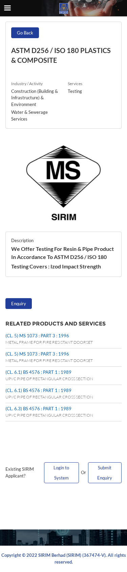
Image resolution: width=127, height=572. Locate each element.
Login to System (61, 472)
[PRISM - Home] (63, 8)
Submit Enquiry (104, 472)
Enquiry (18, 303)
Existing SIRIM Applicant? (19, 472)
